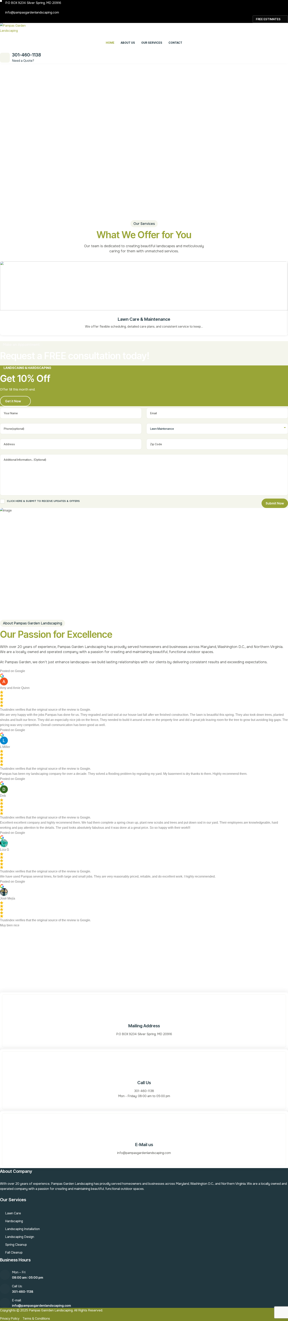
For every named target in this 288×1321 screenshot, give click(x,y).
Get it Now (13, 401)
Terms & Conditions (36, 1318)
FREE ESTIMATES (268, 19)
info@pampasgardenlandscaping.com (32, 12)
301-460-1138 (26, 55)
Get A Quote (141, 971)
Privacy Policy (9, 1318)
